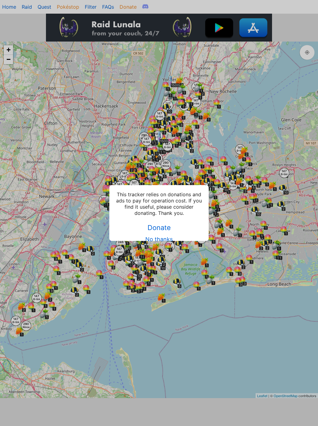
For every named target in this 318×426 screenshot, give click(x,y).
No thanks (159, 239)
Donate (159, 228)
